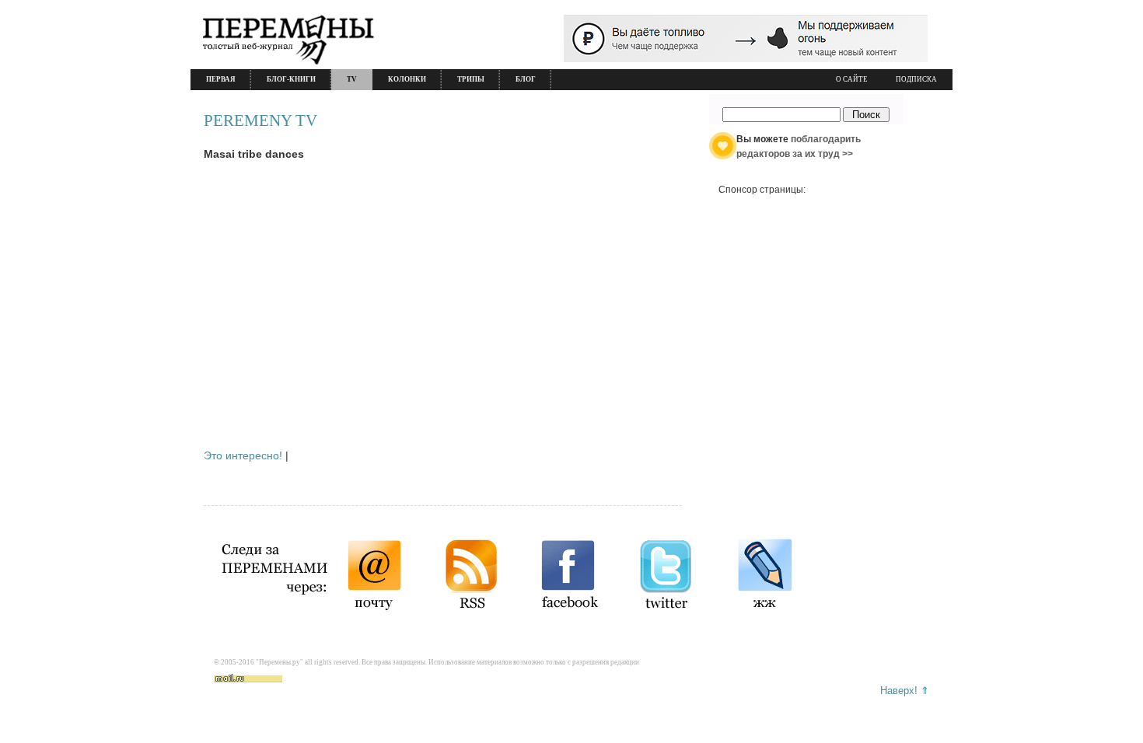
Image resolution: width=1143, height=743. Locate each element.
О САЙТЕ (852, 79)
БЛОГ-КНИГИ (291, 79)
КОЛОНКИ (407, 79)
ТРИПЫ (470, 79)
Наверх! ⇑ (904, 690)
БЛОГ (526, 79)
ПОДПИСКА (916, 79)
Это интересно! (243, 455)
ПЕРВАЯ (221, 79)
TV (352, 79)
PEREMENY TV (260, 120)
